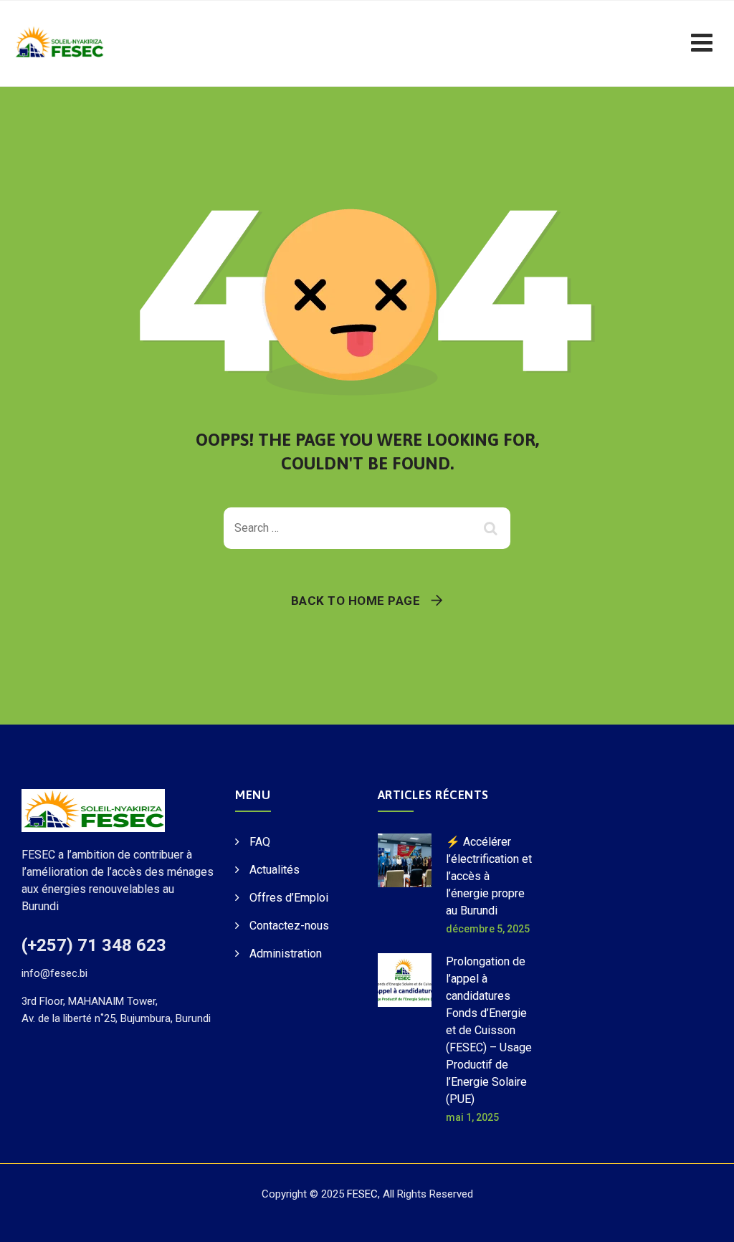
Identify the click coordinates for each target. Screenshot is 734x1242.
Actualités (274, 869)
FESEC (362, 1194)
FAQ (259, 842)
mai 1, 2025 (472, 1117)
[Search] (492, 528)
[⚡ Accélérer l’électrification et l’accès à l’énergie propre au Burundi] (405, 884)
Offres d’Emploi (288, 897)
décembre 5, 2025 (488, 929)
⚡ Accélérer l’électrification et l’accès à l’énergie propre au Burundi (489, 876)
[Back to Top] (703, 1219)
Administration (285, 953)
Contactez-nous (289, 925)
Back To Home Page (356, 600)
